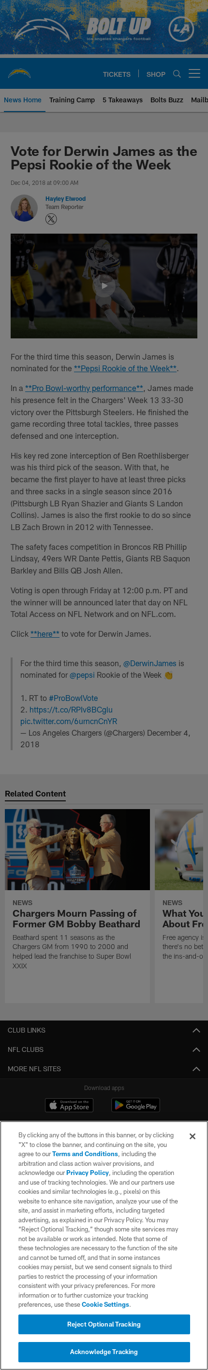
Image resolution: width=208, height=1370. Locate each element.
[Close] (192, 1136)
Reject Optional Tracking (104, 1324)
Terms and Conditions (85, 1154)
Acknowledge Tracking (104, 1352)
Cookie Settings (105, 1304)
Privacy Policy (87, 1172)
